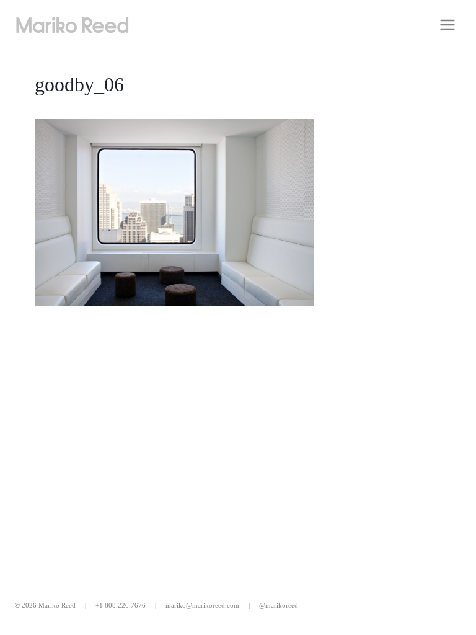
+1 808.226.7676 (120, 605)
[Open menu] (447, 24)
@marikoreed (278, 605)
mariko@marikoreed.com (202, 605)
